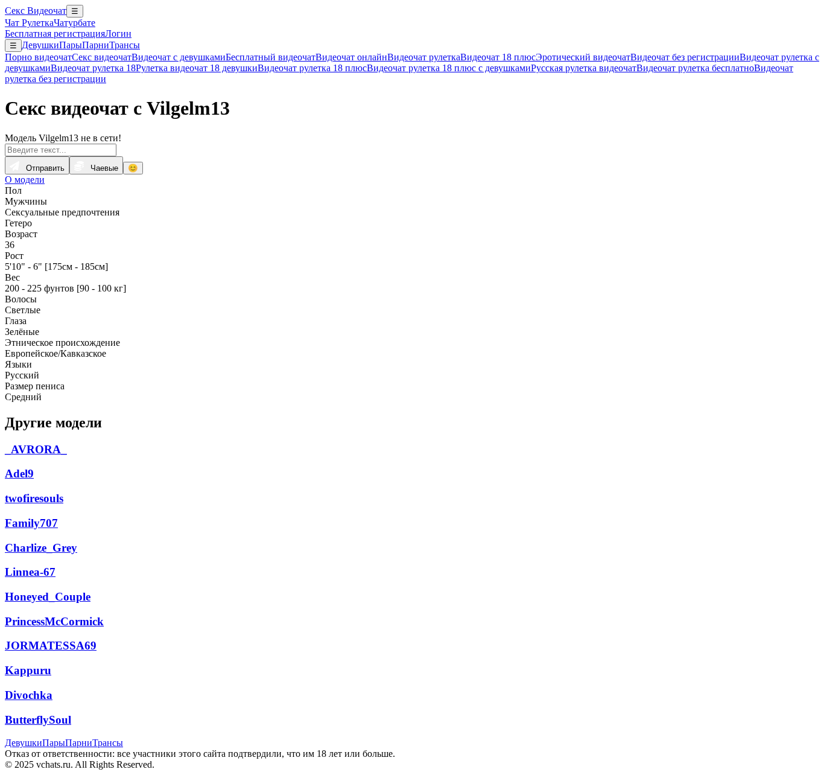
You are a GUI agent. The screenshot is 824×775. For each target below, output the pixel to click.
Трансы (124, 45)
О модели (25, 179)
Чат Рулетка (29, 23)
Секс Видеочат (35, 10)
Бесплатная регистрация (55, 33)
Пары (70, 45)
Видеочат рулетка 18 (93, 68)
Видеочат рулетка (423, 57)
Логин (118, 33)
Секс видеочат (102, 57)
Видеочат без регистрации (685, 57)
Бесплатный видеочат (270, 57)
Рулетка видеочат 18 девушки (197, 68)
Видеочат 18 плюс (498, 57)
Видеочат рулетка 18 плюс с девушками (449, 68)
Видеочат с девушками (179, 57)
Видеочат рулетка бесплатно (695, 68)
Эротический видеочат (583, 57)
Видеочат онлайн (351, 57)
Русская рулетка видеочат (583, 68)
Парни (95, 45)
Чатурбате (74, 23)
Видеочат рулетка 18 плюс (312, 68)
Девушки (40, 45)
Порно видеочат (38, 57)
